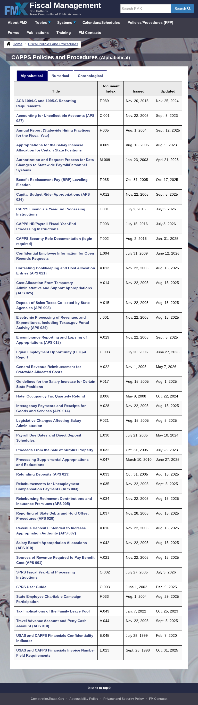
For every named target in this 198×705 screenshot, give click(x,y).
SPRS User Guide (31, 587)
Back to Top (99, 688)
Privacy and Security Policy (123, 699)
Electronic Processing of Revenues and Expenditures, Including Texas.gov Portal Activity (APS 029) (52, 322)
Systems (64, 22)
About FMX (17, 22)
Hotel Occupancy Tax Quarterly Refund (50, 396)
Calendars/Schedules (101, 22)
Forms (13, 32)
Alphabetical (32, 76)
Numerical (60, 76)
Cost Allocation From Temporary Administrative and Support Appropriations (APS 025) (54, 288)
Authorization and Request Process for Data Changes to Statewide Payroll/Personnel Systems (55, 165)
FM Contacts (90, 32)
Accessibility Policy (83, 699)
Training (63, 32)
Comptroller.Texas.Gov (47, 699)
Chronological (90, 76)
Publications (38, 32)
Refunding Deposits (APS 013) (43, 474)
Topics (41, 22)
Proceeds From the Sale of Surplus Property (54, 450)
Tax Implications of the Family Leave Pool (53, 611)
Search (181, 8)
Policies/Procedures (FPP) (150, 22)
